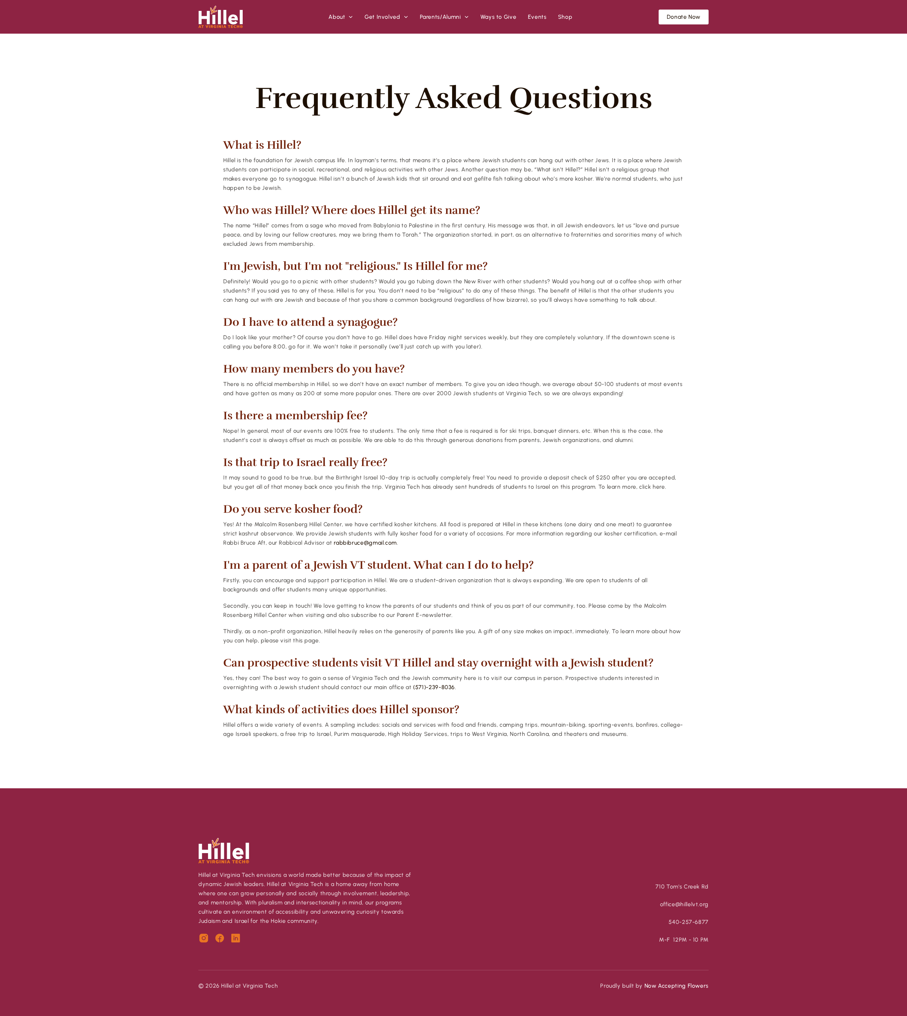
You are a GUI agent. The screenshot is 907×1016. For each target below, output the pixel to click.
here (659, 486)
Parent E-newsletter (424, 615)
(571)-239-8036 (434, 687)
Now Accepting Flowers (676, 985)
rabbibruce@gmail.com (365, 542)
